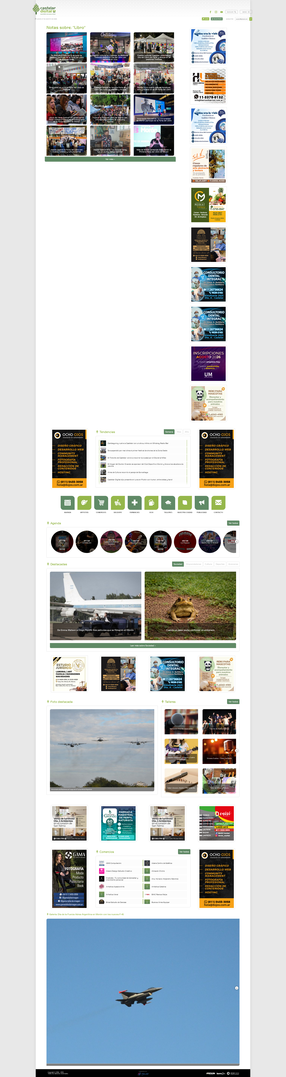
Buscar (230, 12)
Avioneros (233, 564)
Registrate (217, 19)
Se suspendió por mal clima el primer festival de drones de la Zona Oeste (137, 450)
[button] (236, 541)
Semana (169, 431)
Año (187, 431)
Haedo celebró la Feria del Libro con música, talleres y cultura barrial (67, 150)
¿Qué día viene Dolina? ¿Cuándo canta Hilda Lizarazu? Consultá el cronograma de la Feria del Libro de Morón (66, 119)
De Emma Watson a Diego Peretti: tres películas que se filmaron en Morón (95, 630)
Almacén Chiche (158, 871)
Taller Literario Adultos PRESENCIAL (181, 788)
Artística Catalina (159, 886)
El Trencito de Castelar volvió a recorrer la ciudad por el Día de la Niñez (137, 458)
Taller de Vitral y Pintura (219, 788)
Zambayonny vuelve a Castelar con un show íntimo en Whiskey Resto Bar (138, 443)
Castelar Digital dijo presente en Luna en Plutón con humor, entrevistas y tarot (140, 479)
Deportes (220, 564)
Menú (244, 12)
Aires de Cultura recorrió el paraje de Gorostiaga (128, 472)
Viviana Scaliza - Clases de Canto (219, 758)
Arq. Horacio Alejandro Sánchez (165, 879)
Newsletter (229, 19)
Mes (179, 431)
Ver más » (110, 159)
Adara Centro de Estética (162, 863)
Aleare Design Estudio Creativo (119, 871)
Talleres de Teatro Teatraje (219, 729)
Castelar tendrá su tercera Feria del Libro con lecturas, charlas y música (110, 88)
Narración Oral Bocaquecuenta (181, 729)
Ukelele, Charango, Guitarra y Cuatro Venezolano (181, 758)
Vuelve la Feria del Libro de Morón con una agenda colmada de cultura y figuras (110, 119)
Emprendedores (193, 564)
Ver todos (233, 523)
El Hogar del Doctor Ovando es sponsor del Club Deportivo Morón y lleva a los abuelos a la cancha (145, 465)
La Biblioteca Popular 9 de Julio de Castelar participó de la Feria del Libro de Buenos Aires (67, 57)
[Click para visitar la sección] (68, 503)
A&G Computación (113, 863)
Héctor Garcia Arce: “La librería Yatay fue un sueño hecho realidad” (110, 150)
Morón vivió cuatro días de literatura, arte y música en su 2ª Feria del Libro (154, 88)
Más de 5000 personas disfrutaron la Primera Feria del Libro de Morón (154, 150)
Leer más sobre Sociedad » (143, 645)
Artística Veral (112, 894)
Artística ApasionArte (115, 886)
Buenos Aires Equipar (161, 902)
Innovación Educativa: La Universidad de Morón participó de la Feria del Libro (153, 119)
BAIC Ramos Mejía (159, 894)
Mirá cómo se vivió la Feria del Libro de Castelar (66, 88)
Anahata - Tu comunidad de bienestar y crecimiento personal (122, 879)
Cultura (208, 564)
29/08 (210, 542)
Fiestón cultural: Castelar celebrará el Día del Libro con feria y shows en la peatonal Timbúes (154, 57)
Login (206, 19)
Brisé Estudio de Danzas (116, 902)
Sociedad (178, 564)
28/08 (111, 542)
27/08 (62, 542)
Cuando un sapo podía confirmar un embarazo (190, 630)
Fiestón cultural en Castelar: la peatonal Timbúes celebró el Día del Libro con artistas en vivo (110, 57)
